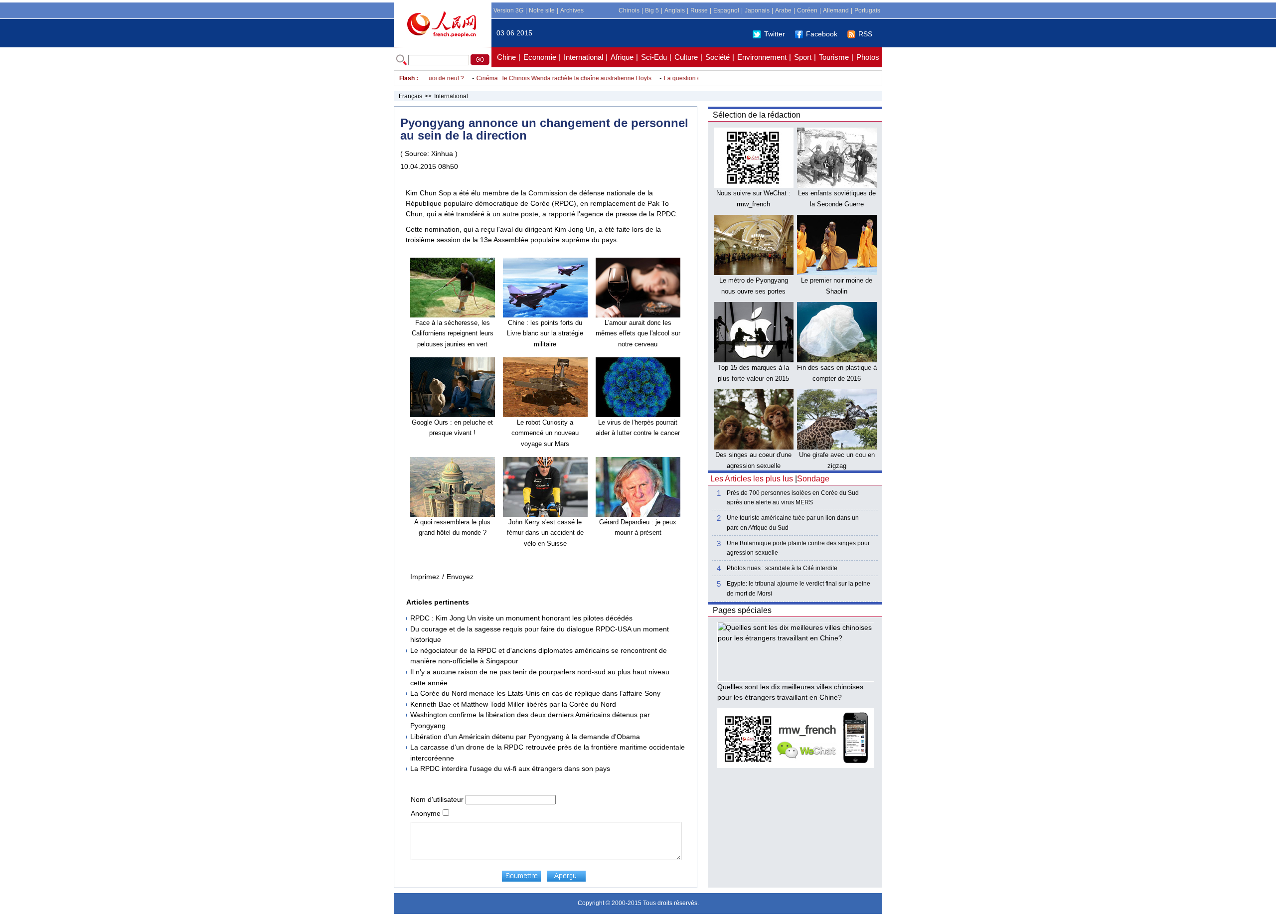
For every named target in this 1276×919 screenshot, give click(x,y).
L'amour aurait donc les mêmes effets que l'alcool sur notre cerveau (638, 333)
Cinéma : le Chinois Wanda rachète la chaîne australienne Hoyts (547, 78)
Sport (802, 57)
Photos (867, 57)
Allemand (836, 10)
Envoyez (460, 577)
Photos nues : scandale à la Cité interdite (782, 568)
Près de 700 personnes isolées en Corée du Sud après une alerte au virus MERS (793, 497)
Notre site (542, 10)
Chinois (629, 10)
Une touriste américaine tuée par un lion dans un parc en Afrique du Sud (793, 522)
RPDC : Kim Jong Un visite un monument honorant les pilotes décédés (521, 618)
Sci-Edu (654, 57)
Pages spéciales (742, 610)
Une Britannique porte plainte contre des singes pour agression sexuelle (798, 548)
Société (717, 57)
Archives (572, 10)
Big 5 (652, 10)
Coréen (807, 10)
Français (410, 96)
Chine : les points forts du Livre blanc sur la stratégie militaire (545, 333)
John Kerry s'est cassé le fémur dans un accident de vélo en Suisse (545, 532)
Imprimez (425, 577)
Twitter (774, 34)
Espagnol (726, 10)
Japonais (757, 10)
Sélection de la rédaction (756, 115)
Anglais (674, 10)
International (583, 57)
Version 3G (508, 10)
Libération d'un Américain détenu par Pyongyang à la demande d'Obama (525, 737)
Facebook (821, 34)
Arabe (783, 10)
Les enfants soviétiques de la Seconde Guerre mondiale (837, 203)
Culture (686, 57)
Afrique (622, 57)
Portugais (867, 10)
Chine (506, 57)
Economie (539, 57)
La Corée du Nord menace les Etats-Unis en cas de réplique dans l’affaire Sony (535, 693)
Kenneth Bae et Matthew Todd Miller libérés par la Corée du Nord (513, 704)
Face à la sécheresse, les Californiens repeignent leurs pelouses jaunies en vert (452, 333)
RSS (865, 34)
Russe (699, 10)
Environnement (762, 57)
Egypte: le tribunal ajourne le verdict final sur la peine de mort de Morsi (798, 588)
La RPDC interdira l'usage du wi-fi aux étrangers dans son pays (510, 768)
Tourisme (834, 57)
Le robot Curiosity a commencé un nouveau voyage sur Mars (545, 433)
